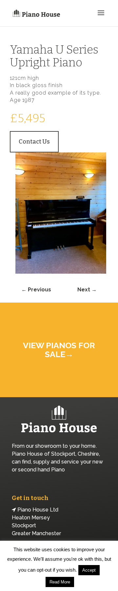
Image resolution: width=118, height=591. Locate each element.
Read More (59, 582)
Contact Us (34, 141)
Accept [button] (89, 570)
